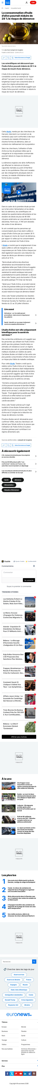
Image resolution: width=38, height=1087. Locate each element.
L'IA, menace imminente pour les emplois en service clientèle (16, 456)
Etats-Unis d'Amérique (19, 990)
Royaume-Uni (13, 1005)
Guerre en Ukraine (13, 980)
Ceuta (31, 995)
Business (5, 1031)
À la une (7, 778)
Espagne (13, 985)
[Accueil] (2, 8)
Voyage (4, 1040)
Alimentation (9, 485)
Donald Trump (10, 1000)
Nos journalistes (7, 1049)
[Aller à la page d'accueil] (7, 2)
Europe (4, 1027)
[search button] (34, 961)
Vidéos (4, 1044)
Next (3, 1035)
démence (18, 480)
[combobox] (19, 961)
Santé (7, 8)
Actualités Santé (16, 8)
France (28, 980)
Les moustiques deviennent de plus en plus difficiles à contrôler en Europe (17, 471)
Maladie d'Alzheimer (11, 490)
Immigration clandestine (14, 995)
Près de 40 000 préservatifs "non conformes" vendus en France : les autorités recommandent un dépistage (15, 464)
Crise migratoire (27, 1000)
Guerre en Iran (19, 974)
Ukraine (27, 1005)
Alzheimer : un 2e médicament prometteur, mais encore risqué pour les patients (17, 315)
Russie (25, 985)
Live (33, 2)
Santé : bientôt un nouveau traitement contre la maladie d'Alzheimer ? (17, 323)
